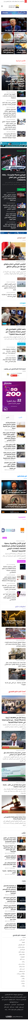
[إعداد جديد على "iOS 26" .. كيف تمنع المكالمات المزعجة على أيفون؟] (21, 585)
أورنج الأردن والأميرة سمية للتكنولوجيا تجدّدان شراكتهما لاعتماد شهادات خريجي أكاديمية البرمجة (14, 547)
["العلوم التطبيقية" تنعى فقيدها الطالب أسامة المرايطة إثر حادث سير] (21, 916)
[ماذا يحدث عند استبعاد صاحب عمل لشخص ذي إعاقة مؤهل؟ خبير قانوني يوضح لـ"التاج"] (17, 653)
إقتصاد (23, 942)
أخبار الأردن (22, 940)
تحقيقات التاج (22, 952)
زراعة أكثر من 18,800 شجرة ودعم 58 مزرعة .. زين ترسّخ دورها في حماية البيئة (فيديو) (14, 720)
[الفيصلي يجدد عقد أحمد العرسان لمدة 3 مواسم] (21, 103)
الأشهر (7, 417)
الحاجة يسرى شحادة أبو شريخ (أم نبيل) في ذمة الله (9, 907)
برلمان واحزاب (21, 947)
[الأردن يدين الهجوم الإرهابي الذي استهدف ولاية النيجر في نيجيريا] (21, 464)
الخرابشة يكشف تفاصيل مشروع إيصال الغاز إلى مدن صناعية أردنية (9, 425)
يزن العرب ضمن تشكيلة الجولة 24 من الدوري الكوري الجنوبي (9, 207)
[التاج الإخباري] (14, 6)
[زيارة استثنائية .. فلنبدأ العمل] (21, 873)
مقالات (23, 978)
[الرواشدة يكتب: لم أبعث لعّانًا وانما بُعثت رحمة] (21, 864)
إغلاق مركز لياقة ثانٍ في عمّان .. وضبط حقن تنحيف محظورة (14, 786)
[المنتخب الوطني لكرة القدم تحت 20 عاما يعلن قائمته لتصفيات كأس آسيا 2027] (21, 195)
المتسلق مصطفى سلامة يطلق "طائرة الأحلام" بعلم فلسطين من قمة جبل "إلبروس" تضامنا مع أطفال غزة (9, 113)
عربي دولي (22, 968)
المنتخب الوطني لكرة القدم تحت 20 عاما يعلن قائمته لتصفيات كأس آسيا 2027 (9, 198)
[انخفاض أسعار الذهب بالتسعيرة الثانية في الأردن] (7, 37)
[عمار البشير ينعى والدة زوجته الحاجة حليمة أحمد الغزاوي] (21, 926)
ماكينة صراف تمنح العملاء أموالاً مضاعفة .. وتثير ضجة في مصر (9, 360)
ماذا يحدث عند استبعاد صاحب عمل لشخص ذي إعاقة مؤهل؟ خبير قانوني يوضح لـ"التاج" (15, 664)
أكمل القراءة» (21, 278)
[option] (14, 36)
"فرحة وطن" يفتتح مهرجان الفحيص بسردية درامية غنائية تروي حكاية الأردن (15, 506)
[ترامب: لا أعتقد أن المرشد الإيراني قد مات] (21, 294)
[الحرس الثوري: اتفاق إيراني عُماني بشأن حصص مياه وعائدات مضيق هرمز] (21, 284)
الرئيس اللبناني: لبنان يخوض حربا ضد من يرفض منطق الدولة (15, 266)
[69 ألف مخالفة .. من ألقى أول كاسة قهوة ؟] (17, 674)
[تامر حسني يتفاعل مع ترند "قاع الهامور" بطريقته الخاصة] (14, 487)
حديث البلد (22, 959)
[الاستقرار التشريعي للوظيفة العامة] (21, 858)
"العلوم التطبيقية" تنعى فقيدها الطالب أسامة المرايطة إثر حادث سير (10, 916)
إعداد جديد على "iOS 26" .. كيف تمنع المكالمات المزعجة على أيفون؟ (9, 587)
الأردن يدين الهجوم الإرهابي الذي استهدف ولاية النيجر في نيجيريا (9, 465)
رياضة (23, 961)
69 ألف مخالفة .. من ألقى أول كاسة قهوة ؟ (15, 683)
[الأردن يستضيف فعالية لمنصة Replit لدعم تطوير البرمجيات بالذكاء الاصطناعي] (23, 567)
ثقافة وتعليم (22, 954)
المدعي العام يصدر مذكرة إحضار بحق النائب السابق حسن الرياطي (15, 753)
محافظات (22, 976)
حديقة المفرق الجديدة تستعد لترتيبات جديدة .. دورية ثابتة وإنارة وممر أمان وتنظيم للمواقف (15, 644)
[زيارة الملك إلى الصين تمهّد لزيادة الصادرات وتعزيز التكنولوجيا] (21, 840)
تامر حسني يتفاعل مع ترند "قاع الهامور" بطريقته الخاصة (15, 491)
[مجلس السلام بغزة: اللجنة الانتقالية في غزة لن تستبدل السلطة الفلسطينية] (21, 454)
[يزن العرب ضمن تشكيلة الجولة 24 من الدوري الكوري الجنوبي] (21, 205)
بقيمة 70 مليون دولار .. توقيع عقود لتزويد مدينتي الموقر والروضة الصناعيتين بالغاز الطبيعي (9, 436)
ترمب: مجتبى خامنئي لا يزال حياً (15, 30)
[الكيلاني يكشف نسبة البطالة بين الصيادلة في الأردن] (20, 37)
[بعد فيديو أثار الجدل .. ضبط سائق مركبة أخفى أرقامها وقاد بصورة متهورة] (20, 48)
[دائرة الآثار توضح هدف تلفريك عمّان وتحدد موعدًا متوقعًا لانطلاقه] (21, 134)
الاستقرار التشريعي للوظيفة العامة (10, 857)
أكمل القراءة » (21, 189)
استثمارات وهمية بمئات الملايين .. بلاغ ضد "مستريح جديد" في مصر (9, 351)
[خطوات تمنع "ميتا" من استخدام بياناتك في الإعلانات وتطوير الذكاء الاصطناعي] (21, 594)
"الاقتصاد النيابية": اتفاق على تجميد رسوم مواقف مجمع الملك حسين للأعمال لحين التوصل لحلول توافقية (9, 125)
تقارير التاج (6, 1007)
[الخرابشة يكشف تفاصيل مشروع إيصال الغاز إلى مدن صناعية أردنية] (21, 424)
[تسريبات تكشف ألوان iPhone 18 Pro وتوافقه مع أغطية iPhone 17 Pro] (21, 577)
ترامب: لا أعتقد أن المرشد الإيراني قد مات (9, 295)
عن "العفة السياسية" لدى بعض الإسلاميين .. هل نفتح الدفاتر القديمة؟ (9, 849)
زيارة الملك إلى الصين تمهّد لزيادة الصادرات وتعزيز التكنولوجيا (9, 840)
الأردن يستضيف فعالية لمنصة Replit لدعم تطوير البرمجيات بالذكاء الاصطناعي (9, 569)
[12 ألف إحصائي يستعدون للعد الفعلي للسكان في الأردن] (7, 48)
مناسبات (23, 981)
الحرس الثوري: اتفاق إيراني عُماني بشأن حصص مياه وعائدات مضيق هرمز (9, 287)
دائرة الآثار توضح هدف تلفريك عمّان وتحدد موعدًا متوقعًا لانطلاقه (9, 136)
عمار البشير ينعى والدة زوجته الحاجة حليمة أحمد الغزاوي (10, 926)
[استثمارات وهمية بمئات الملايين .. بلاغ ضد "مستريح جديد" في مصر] (21, 349)
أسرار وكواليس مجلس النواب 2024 (15, 1009)
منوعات (23, 983)
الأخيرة (20, 417)
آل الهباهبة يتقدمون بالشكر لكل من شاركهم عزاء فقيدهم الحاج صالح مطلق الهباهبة (9, 889)
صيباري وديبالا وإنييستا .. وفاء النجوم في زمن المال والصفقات (14, 177)
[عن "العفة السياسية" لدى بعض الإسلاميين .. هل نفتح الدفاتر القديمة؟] (21, 848)
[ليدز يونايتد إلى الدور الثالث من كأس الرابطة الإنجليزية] (21, 224)
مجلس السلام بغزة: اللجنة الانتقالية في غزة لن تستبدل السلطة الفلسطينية (9, 455)
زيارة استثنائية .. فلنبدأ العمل (9, 872)
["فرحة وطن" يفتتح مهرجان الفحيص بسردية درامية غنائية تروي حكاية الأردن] (14, 501)
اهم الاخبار (22, 949)
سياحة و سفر (22, 964)
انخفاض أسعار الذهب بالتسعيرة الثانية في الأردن (7, 42)
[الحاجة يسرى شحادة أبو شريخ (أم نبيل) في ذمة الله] (21, 907)
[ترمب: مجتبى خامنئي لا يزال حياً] (14, 25)
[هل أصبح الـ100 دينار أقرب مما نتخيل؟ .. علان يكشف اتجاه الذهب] (14, 619)
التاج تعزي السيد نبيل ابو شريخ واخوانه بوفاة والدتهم (9, 899)
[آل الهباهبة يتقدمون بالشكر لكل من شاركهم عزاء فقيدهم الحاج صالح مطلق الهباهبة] (21, 887)
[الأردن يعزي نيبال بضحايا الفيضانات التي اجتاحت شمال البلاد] (21, 446)
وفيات (23, 985)
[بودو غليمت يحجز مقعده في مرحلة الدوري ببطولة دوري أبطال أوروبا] (21, 214)
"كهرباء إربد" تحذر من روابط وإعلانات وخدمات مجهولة (9, 96)
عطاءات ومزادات (21, 973)
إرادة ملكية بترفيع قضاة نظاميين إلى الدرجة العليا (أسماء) (15, 818)
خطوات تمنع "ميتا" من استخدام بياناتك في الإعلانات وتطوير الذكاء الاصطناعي (9, 597)
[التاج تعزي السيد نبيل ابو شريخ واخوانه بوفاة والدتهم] (21, 899)
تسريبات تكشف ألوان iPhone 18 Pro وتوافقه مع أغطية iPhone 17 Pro (9, 579)
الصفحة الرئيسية (20, 1004)
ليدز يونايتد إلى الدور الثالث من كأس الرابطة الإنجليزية (9, 226)
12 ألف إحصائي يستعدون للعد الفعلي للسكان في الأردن (7, 53)
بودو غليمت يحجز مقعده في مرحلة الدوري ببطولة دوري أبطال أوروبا (10, 216)
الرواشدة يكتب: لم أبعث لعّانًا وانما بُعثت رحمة (9, 864)
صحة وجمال (22, 966)
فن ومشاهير (22, 971)
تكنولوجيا (23, 956)
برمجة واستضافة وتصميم (17, 1016)
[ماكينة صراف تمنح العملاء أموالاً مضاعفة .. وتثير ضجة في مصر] (21, 358)
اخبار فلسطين (21, 944)
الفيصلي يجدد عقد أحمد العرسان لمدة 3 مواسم (9, 103)
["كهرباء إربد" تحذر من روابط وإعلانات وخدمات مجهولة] (21, 94)
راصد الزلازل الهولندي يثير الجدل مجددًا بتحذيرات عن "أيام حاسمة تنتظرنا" (16, 332)
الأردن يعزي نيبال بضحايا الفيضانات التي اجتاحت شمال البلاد (9, 446)
